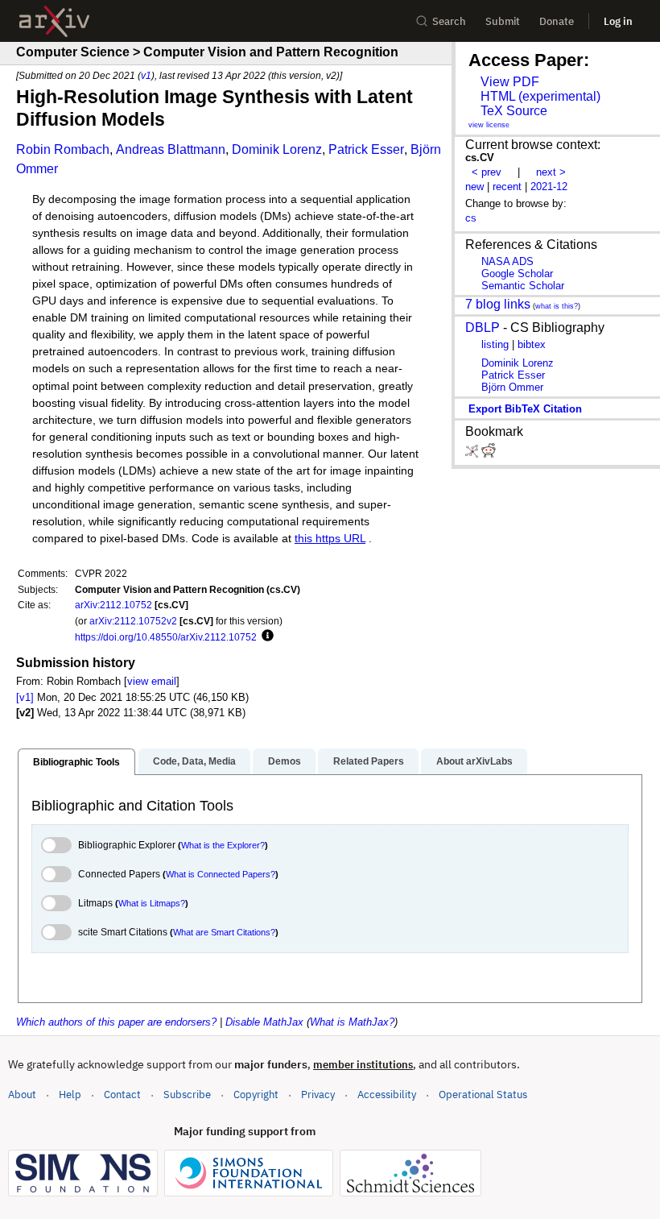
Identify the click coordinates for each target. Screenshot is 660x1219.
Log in (618, 21)
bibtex (532, 344)
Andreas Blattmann (170, 149)
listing (495, 344)
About (22, 1094)
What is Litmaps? (151, 903)
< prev (486, 172)
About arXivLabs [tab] (474, 761)
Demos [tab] (284, 761)
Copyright (255, 1094)
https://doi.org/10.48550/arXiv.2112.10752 (166, 637)
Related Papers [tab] (368, 761)
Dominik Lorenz (277, 149)
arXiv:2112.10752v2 (133, 621)
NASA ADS (507, 261)
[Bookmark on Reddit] (488, 454)
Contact (122, 1094)
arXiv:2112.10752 (113, 604)
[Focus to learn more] (265, 636)
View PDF (510, 82)
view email (151, 681)
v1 (146, 75)
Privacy (318, 1094)
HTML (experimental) (540, 96)
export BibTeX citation (525, 409)
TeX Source (514, 111)
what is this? (556, 306)
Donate (556, 21)
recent (507, 186)
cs (470, 218)
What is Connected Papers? (220, 874)
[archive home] (54, 21)
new (474, 186)
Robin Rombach (62, 149)
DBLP (482, 327)
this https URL (330, 539)
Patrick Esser (366, 149)
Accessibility (386, 1094)
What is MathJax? (352, 1022)
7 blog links (497, 304)
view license (488, 125)
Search (449, 21)
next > (551, 172)
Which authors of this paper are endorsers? (116, 1022)
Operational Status (483, 1094)
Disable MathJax (264, 1022)
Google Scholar (517, 273)
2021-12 (548, 186)
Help (70, 1094)
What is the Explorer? (223, 845)
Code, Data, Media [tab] (194, 761)
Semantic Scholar (522, 286)
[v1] (25, 697)
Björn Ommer (512, 387)
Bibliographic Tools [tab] (76, 762)
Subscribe (187, 1094)
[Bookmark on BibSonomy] (473, 454)
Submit (502, 21)
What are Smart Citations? (224, 932)
